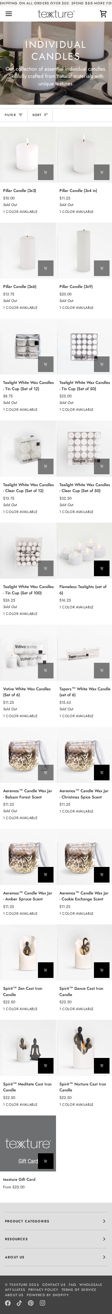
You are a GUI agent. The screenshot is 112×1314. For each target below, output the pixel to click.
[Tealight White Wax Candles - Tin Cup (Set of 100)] (28, 551)
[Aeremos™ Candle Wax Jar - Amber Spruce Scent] (28, 857)
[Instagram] (42, 1303)
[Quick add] (46, 1161)
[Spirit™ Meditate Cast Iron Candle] (28, 1048)
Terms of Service (79, 1289)
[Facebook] (8, 1303)
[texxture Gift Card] (28, 1143)
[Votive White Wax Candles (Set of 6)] (28, 653)
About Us (14, 1294)
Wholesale (90, 1284)
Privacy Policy (43, 1289)
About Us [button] (15, 1257)
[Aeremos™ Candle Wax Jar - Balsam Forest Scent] (28, 755)
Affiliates (15, 1289)
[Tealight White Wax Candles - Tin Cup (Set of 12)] (28, 347)
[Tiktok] (19, 1303)
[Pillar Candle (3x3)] (28, 155)
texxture (18, 1284)
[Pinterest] (31, 1303)
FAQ (73, 1284)
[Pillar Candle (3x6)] (28, 251)
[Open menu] (14, 14)
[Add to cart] (46, 172)
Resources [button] (16, 1238)
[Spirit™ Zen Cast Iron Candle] (28, 952)
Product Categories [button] (27, 1221)
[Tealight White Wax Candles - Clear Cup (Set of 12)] (28, 448)
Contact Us (54, 1284)
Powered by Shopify (48, 1294)
